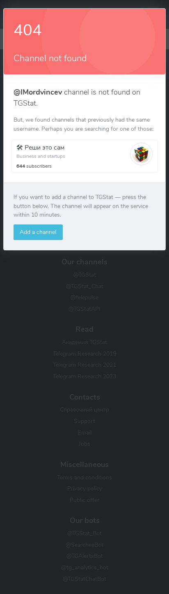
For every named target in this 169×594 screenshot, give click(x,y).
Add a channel (38, 232)
